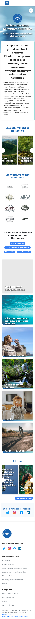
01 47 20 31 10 (6, 614)
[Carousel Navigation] (17, 165)
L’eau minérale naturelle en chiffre (14, 572)
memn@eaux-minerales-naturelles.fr (15, 616)
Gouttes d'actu (24, 252)
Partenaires (6, 560)
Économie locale (8, 564)
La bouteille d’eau (8, 597)
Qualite (4, 601)
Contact (5, 584)
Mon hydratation (17, 243)
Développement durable (10, 594)
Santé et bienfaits (8, 605)
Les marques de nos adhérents (12, 580)
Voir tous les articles (24, 498)
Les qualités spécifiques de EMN (17, 248)
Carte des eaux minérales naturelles (14, 568)
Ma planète (9, 252)
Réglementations (8, 576)
